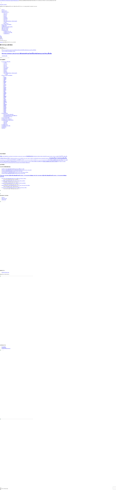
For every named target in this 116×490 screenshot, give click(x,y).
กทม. (1, 156)
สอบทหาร (5, 70)
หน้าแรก (3, 197)
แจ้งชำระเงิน (4, 199)
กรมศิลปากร (28, 158)
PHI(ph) (5, 105)
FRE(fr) (5, 91)
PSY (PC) (5, 107)
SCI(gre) (5, 109)
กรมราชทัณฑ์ (21, 158)
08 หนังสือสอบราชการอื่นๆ (6, 125)
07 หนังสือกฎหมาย (5, 124)
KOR (4, 98)
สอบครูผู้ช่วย (6, 68)
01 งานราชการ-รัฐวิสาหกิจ (6, 61)
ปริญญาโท (5, 123)
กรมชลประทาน (29, 156)
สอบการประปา (6, 67)
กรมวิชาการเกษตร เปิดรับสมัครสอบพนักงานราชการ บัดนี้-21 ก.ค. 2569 (13, 168)
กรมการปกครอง (15, 156)
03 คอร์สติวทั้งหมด (5, 113)
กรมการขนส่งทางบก (5, 156)
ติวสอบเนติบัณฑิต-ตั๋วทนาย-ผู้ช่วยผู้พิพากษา (10, 115)
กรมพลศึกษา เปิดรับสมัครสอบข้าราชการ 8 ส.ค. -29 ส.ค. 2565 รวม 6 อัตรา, (13, 180)
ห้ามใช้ (6, 74)
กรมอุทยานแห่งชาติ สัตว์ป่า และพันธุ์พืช (14, 159)
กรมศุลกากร (31, 158)
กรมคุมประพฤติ (24, 156)
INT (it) (5, 97)
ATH (4, 80)
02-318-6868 (4, 346)
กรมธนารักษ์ (45, 156)
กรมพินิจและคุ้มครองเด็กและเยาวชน (15, 158)
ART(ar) (5, 79)
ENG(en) (5, 87)
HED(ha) (5, 93)
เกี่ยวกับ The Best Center (5, 272)
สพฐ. (49, 159)
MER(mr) (5, 101)
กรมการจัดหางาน (11, 156)
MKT (4, 103)
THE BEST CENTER (3, 4)
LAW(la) (14, 51)
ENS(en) (5, 89)
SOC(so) (5, 110)
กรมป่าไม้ (61, 156)
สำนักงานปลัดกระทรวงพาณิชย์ (20, 161)
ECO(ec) (5, 85)
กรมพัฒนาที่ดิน (65, 156)
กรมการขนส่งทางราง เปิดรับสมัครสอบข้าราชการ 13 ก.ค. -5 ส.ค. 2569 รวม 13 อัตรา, (15, 172)
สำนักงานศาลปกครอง (16, 162)
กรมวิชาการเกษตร (25, 158)
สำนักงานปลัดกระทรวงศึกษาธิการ (37, 161)
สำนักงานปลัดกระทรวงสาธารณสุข (50, 161)
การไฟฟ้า (5, 62)
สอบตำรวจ (5, 69)
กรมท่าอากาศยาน (40, 156)
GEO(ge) (5, 92)
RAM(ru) (5, 108)
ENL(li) (5, 88)
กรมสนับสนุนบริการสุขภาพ (37, 158)
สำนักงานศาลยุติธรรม (22, 162)
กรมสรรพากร (47, 158)
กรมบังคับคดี (48, 156)
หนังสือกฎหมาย (28, 162)
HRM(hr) (5, 96)
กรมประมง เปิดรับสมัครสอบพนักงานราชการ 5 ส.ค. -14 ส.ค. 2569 (12, 171)
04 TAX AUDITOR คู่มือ (5, 117)
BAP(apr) (5, 81)
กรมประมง (54, 156)
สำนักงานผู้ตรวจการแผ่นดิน (61, 161)
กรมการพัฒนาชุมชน (20, 156)
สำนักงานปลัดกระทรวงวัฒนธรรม (27, 161)
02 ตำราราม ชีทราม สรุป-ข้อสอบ (7, 51)
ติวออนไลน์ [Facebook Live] (8, 116)
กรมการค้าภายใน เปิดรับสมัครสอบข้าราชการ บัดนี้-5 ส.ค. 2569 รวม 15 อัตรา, (14, 178)
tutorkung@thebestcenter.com (14, 0)
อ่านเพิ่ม (6, 55)
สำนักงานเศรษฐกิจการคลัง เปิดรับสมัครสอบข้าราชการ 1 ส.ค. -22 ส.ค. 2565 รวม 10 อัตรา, (16, 185)
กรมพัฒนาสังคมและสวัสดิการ (5, 158)
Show (1, 47)
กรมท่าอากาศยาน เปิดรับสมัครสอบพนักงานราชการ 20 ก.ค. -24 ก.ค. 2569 (13, 173)
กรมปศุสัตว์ (57, 156)
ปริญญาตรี (5, 122)
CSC (4, 83)
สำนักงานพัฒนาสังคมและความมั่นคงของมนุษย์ (6, 162)
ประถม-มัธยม (6, 121)
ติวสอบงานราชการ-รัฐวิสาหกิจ (8, 114)
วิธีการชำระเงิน (4, 198)
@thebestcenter (4, 347)
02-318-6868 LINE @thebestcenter (5, 0)
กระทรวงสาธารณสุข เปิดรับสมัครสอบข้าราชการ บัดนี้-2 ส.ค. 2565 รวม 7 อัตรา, (14, 187)
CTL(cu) (5, 84)
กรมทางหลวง (35, 156)
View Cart (1, 38)
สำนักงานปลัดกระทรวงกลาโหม (56, 159)
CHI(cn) (5, 82)
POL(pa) (5, 106)
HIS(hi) (5, 94)
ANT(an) (5, 78)
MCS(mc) (5, 100)
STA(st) (5, 111)
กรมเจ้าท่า (22, 159)
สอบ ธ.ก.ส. (5, 66)
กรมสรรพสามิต (43, 158)
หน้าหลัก (1, 42)
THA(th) (5, 112)
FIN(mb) (5, 90)
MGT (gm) (5, 102)
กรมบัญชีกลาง (51, 156)
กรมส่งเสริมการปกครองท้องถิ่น (58, 158)
